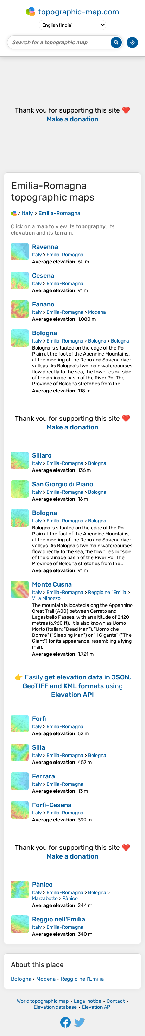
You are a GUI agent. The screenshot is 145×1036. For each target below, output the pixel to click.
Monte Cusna (52, 584)
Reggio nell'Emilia (107, 592)
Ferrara (43, 776)
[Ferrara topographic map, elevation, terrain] (20, 783)
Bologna (44, 333)
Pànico (42, 884)
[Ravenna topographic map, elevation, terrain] (20, 254)
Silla (38, 747)
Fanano (43, 304)
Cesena (43, 275)
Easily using (77, 686)
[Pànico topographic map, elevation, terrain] (20, 894)
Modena (97, 312)
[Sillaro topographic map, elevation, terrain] (20, 462)
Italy (37, 255)
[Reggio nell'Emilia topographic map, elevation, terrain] (20, 926)
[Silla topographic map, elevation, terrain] (20, 754)
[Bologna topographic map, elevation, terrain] (20, 361)
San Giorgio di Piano (62, 484)
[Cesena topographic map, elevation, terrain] (20, 282)
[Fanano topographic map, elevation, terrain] (20, 311)
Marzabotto (45, 898)
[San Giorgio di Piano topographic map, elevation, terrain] (20, 491)
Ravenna (45, 247)
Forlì (39, 719)
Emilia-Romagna (64, 255)
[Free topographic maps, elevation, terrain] (14, 213)
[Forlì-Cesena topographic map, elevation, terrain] (20, 812)
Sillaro (42, 455)
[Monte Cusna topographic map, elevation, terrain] (20, 619)
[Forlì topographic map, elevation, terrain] (20, 726)
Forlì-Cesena (51, 805)
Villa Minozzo (46, 598)
